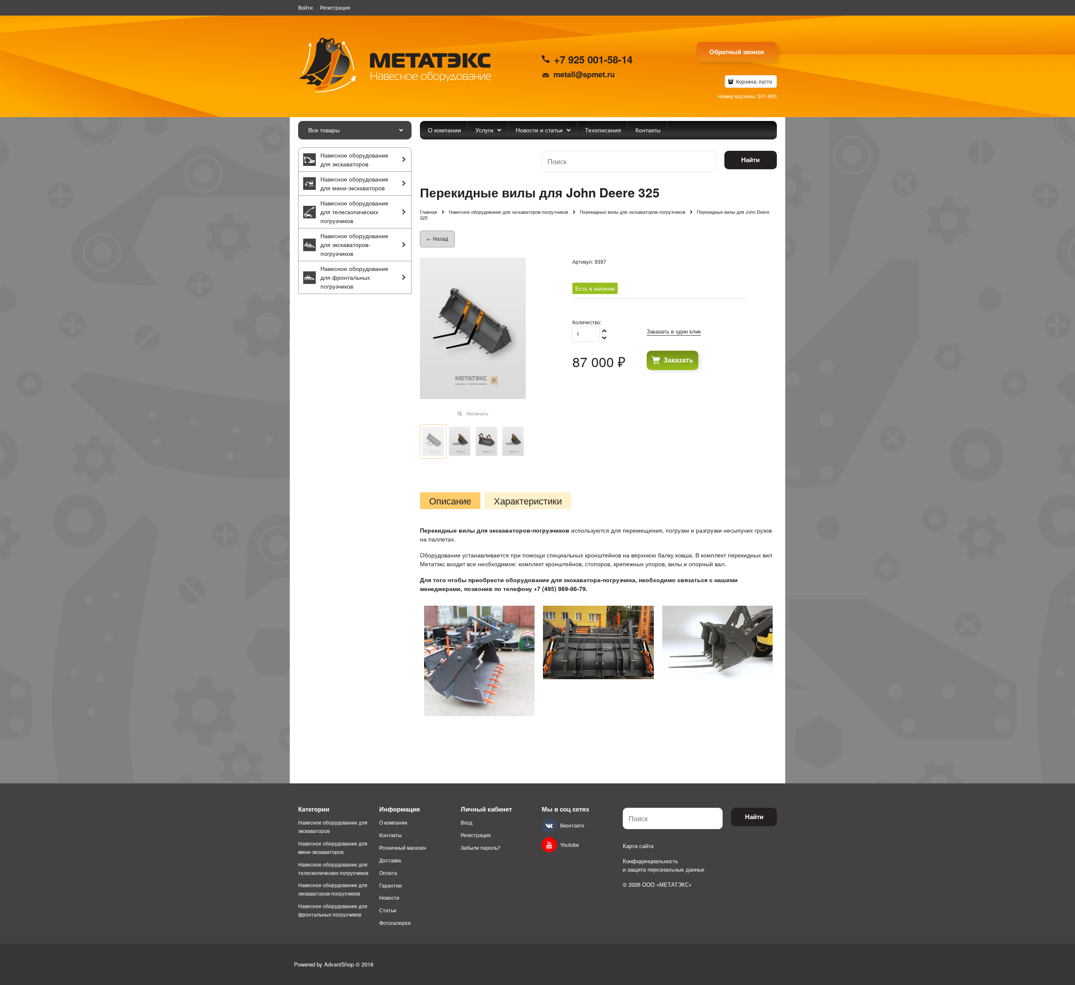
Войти (305, 7)
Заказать (678, 360)
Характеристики (528, 500)
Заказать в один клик (674, 331)
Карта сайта (638, 846)
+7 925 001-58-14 (593, 59)
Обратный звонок (736, 51)
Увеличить (477, 413)
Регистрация (335, 7)
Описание (450, 500)
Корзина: (753, 81)
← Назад (437, 238)
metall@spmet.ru (584, 74)
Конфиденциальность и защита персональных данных (664, 865)
